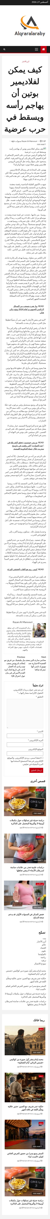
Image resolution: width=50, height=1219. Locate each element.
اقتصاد (43, 947)
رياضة (43, 957)
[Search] (4, 49)
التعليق (39, 696)
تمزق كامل (40, 240)
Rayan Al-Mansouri (30, 141)
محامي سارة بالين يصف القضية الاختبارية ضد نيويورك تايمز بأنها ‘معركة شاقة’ (35, 663)
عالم (44, 944)
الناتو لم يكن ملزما (30, 363)
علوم (44, 951)
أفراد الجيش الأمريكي (36, 158)
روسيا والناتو (40, 190)
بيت (44, 938)
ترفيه (43, 960)
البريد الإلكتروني (35, 740)
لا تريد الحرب (21, 218)
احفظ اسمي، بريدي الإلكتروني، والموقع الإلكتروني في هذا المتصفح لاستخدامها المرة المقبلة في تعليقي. (25, 761)
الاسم (40, 731)
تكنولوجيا (42, 954)
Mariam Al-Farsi (30, 828)
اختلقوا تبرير (14, 280)
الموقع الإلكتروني (35, 749)
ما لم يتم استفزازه (21, 227)
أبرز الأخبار (25, 61)
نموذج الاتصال (40, 963)
